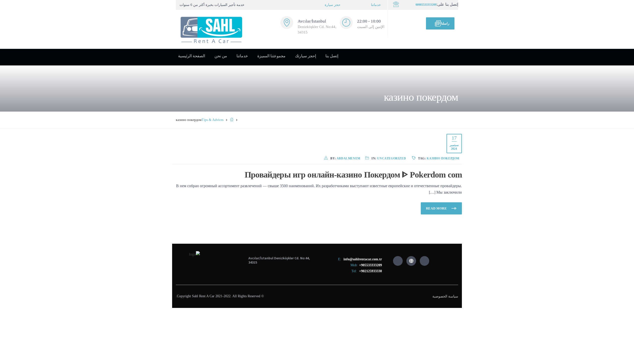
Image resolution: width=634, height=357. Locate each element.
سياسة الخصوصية (445, 296)
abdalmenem (348, 158)
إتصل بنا (331, 56)
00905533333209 (426, 4)
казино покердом (443, 158)
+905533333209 (370, 265)
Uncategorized (391, 158)
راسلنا (445, 23)
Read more (437, 208)
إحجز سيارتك (305, 56)
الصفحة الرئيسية (191, 56)
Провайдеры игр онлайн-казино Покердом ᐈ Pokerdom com (353, 174)
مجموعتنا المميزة (271, 56)
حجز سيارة (333, 5)
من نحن (220, 56)
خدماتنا (376, 5)
